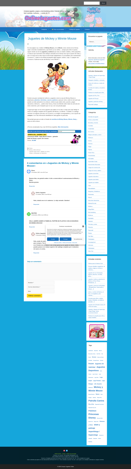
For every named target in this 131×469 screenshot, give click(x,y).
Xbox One (90, 251)
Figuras (90, 149)
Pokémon (92, 411)
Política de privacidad (71, 453)
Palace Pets (99, 397)
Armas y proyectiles (93, 119)
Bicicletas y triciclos (93, 122)
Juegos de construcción (94, 167)
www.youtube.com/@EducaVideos (96, 63)
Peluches (90, 227)
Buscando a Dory (91, 353)
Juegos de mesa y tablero (94, 170)
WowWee (90, 441)
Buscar (103, 3)
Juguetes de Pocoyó (93, 98)
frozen (91, 364)
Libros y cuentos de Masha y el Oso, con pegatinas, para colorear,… (96, 293)
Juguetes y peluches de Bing (95, 101)
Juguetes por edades (93, 182)
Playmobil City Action (99, 404)
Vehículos (90, 245)
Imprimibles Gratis (92, 161)
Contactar (87, 29)
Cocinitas (90, 125)
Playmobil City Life (92, 407)
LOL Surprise (98, 384)
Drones (94, 357)
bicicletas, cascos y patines (49, 100)
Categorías (44, 29)
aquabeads (90, 350)
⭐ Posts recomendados (58, 29)
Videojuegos (91, 248)
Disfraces (90, 137)
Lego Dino (96, 377)
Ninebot (94, 397)
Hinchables (91, 158)
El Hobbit (90, 360)
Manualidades (91, 188)
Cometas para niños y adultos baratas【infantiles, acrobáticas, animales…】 (96, 300)
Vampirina (95, 438)
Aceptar (53, 239)
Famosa (90, 143)
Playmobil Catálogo (93, 104)
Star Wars (90, 236)
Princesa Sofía (99, 418)
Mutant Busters (91, 394)
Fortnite (101, 360)
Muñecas (90, 215)
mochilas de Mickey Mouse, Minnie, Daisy (63, 119)
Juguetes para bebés (93, 179)
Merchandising (92, 212)
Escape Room (96, 360)
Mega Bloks (91, 209)
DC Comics (91, 131)
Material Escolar (92, 203)
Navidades (91, 218)
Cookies (64, 453)
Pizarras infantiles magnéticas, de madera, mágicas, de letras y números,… (96, 268)
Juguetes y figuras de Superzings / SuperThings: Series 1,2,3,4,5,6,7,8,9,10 (96, 311)
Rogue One (96, 421)
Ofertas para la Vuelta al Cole (95, 263)
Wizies (99, 438)
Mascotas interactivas (93, 200)
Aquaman (96, 350)
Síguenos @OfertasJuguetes (96, 59)
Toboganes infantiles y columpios (96, 80)
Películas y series (92, 224)
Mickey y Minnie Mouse (34, 149)
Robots (90, 233)
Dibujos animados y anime (94, 134)
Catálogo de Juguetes (74, 29)
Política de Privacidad (66, 242)
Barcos (100, 350)
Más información (63, 127)
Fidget (89, 146)
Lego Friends (97, 380)
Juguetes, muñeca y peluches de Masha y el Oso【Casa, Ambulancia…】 (96, 281)
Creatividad (91, 128)
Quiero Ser (90, 421)
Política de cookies (58, 242)
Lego (89, 185)
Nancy (97, 394)
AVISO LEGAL (58, 453)
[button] (83, 226)
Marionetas (91, 194)
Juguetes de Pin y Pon (93, 95)
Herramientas (91, 155)
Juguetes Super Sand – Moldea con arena (39, 151)
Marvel (90, 197)
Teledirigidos (91, 239)
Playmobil (90, 230)
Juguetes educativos (93, 176)
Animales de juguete (93, 116)
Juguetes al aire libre (93, 173)
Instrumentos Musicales (94, 164)
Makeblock (90, 387)
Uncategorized (91, 242)
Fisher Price (91, 152)
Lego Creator (95, 374)
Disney (30, 148)
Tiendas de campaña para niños (96, 92)
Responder (32, 186)
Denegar (65, 239)
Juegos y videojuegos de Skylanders (38, 153)
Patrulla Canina (96, 401)
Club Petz (98, 353)
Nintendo (90, 221)
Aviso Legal (74, 242)
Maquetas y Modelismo (94, 191)
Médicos (90, 206)
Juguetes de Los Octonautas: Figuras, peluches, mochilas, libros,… (95, 274)
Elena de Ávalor (100, 357)
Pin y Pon (91, 404)
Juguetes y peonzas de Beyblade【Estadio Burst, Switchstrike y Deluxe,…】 (96, 287)
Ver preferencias (78, 239)
